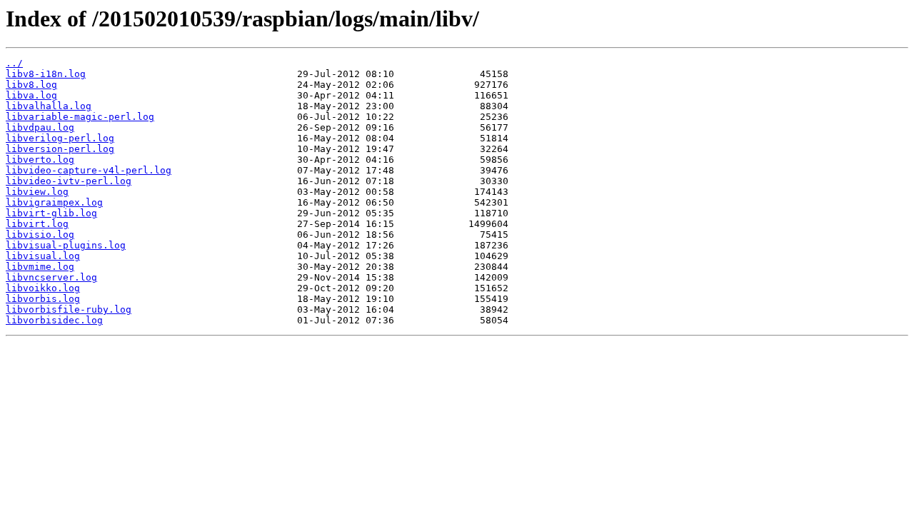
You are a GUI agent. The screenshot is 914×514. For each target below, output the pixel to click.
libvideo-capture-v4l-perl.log (88, 170)
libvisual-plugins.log (66, 245)
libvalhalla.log (48, 106)
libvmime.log (40, 266)
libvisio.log (40, 234)
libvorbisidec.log (54, 320)
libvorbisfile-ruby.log (68, 309)
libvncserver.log (51, 277)
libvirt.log (37, 223)
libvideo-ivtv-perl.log (68, 181)
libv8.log (31, 84)
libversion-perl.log (60, 148)
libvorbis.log (43, 298)
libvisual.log (43, 256)
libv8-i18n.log (46, 74)
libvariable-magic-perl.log (80, 116)
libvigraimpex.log (54, 202)
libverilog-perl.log (60, 138)
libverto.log (40, 159)
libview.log (37, 191)
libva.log (31, 95)
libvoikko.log (43, 288)
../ (14, 63)
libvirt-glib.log (51, 213)
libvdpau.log (40, 127)
